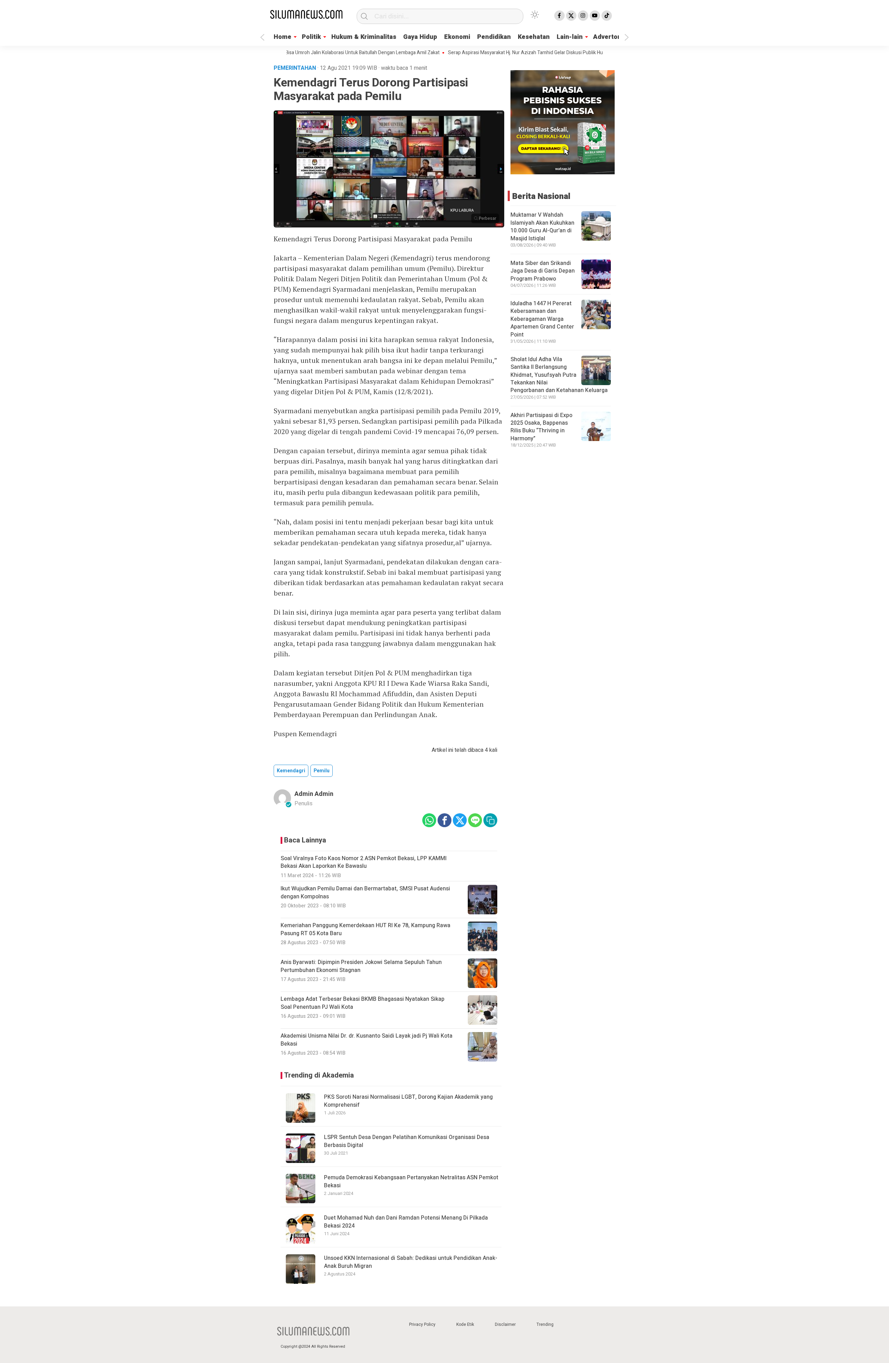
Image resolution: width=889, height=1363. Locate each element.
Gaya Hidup (420, 37)
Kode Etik (465, 1324)
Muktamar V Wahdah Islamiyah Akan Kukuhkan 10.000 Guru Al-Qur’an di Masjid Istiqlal (542, 226)
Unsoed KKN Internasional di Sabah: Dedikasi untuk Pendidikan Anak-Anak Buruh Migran (410, 1262)
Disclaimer (505, 1324)
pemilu (322, 770)
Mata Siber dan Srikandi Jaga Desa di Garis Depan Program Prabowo (542, 271)
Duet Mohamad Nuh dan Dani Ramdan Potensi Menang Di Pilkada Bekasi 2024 (406, 1222)
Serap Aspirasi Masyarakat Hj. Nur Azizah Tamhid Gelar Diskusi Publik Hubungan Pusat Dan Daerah (517, 52)
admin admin (313, 794)
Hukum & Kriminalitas (363, 37)
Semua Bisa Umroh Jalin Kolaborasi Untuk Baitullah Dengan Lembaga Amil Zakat (318, 52)
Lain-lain (570, 37)
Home (282, 37)
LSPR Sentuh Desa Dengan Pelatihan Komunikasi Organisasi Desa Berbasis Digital (406, 1141)
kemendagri (291, 770)
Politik (311, 37)
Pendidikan (494, 37)
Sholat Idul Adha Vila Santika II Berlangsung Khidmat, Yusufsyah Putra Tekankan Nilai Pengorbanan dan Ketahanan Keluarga (559, 375)
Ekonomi (457, 37)
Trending (545, 1324)
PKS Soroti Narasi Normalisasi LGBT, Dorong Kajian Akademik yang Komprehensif (408, 1101)
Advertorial (610, 37)
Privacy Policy (422, 1324)
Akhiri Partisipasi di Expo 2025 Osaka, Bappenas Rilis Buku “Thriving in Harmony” (541, 427)
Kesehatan (534, 37)
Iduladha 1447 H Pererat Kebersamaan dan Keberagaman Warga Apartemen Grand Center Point (542, 319)
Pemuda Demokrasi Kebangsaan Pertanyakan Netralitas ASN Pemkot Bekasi (411, 1181)
